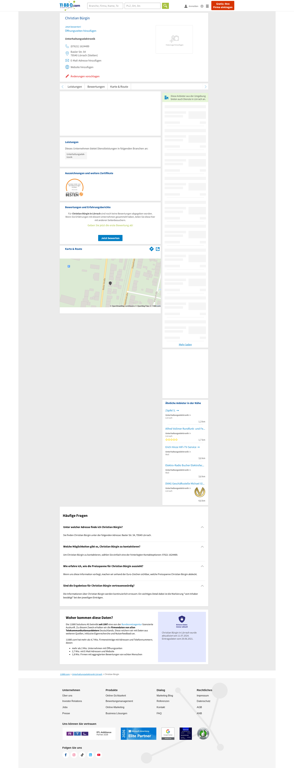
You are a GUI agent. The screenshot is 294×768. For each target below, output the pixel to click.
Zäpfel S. (170, 410)
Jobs (65, 707)
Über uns (67, 695)
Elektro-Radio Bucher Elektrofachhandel (185, 465)
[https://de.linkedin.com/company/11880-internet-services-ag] (90, 754)
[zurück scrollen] (62, 86)
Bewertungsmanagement (119, 701)
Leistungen (75, 86)
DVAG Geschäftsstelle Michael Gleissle (185, 483)
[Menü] (208, 6)
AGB (199, 707)
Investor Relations (72, 701)
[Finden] (165, 6)
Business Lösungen (116, 713)
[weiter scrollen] (205, 86)
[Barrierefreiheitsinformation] (203, 6)
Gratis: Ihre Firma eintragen (222, 5)
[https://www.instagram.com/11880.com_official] (74, 754)
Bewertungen (96, 86)
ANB (199, 713)
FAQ (159, 713)
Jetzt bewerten (110, 238)
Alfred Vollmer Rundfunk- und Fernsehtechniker (185, 428)
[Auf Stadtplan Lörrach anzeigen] (158, 248)
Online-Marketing (115, 707)
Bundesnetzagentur (132, 624)
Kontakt (161, 707)
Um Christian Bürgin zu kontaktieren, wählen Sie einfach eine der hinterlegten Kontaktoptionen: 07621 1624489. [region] (120, 554)
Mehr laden (185, 344)
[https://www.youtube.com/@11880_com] (98, 754)
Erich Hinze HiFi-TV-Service (180, 447)
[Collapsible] (202, 527)
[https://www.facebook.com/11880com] (65, 754)
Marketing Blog (165, 695)
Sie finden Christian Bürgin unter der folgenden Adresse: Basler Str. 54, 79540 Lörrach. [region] (107, 535)
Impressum (203, 695)
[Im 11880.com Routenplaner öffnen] (151, 248)
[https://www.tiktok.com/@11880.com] (82, 754)
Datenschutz (203, 701)
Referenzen (163, 701)
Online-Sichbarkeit (116, 695)
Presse (66, 713)
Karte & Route (119, 86)
